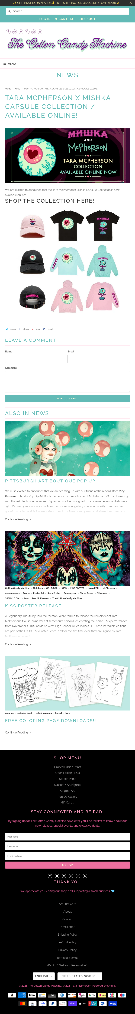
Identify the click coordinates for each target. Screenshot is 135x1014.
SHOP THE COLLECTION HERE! (50, 201)
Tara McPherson (40, 598)
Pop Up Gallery (67, 796)
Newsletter (67, 927)
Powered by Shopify (104, 985)
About (67, 911)
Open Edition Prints (67, 773)
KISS (64, 588)
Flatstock (38, 588)
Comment (11, 367)
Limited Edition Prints (67, 767)
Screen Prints (67, 778)
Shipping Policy (68, 934)
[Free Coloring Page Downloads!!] (67, 683)
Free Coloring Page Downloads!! (50, 720)
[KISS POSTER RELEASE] (67, 558)
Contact (67, 919)
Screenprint (70, 593)
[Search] (9, 11)
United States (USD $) (78, 976)
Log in (45, 19)
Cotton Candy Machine (17, 588)
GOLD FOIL (52, 588)
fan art (58, 713)
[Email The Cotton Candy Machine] (40, 32)
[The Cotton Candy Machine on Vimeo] (21, 32)
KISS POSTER (77, 588)
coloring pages (44, 713)
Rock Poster (53, 593)
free (67, 713)
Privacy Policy (67, 950)
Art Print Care (67, 904)
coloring (9, 713)
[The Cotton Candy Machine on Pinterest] (27, 32)
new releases (12, 593)
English (42, 976)
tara (26, 598)
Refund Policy (67, 942)
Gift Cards (67, 802)
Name (9, 351)
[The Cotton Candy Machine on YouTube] (14, 32)
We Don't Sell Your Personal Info (67, 965)
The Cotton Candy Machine (67, 598)
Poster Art (38, 593)
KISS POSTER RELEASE (33, 605)
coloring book (24, 713)
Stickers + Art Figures (67, 784)
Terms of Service (67, 957)
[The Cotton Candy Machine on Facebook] (8, 32)
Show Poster (87, 593)
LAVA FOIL (93, 588)
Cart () (65, 19)
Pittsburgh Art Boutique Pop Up (50, 481)
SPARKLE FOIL (13, 598)
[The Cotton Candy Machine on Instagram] (33, 32)
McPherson (109, 588)
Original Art (67, 790)
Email (71, 351)
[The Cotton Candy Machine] (67, 45)
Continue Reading (17, 519)
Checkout (87, 19)
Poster (26, 593)
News (67, 75)
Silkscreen (102, 593)
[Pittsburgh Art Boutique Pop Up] (67, 448)
